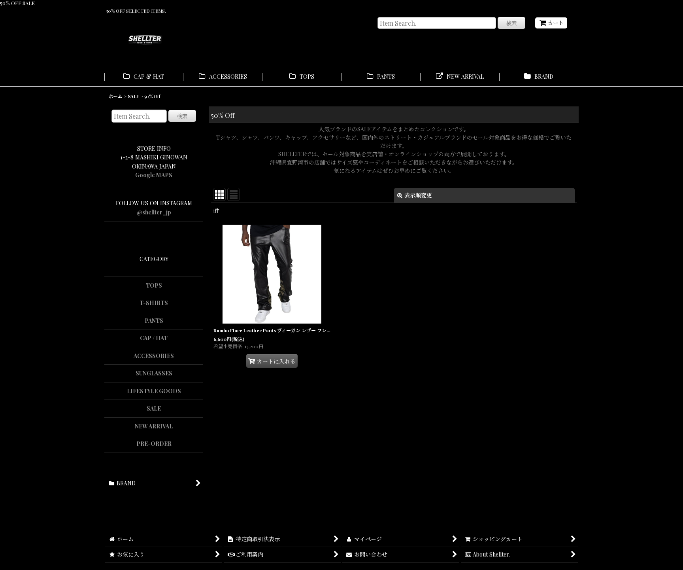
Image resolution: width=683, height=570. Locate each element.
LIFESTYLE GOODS (154, 391)
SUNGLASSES (154, 373)
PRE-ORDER (154, 443)
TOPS (154, 285)
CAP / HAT (154, 338)
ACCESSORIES (154, 356)
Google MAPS (153, 175)
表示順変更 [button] (418, 195)
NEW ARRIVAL (154, 426)
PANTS (154, 320)
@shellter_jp (154, 212)
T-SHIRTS (154, 303)
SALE (154, 408)
